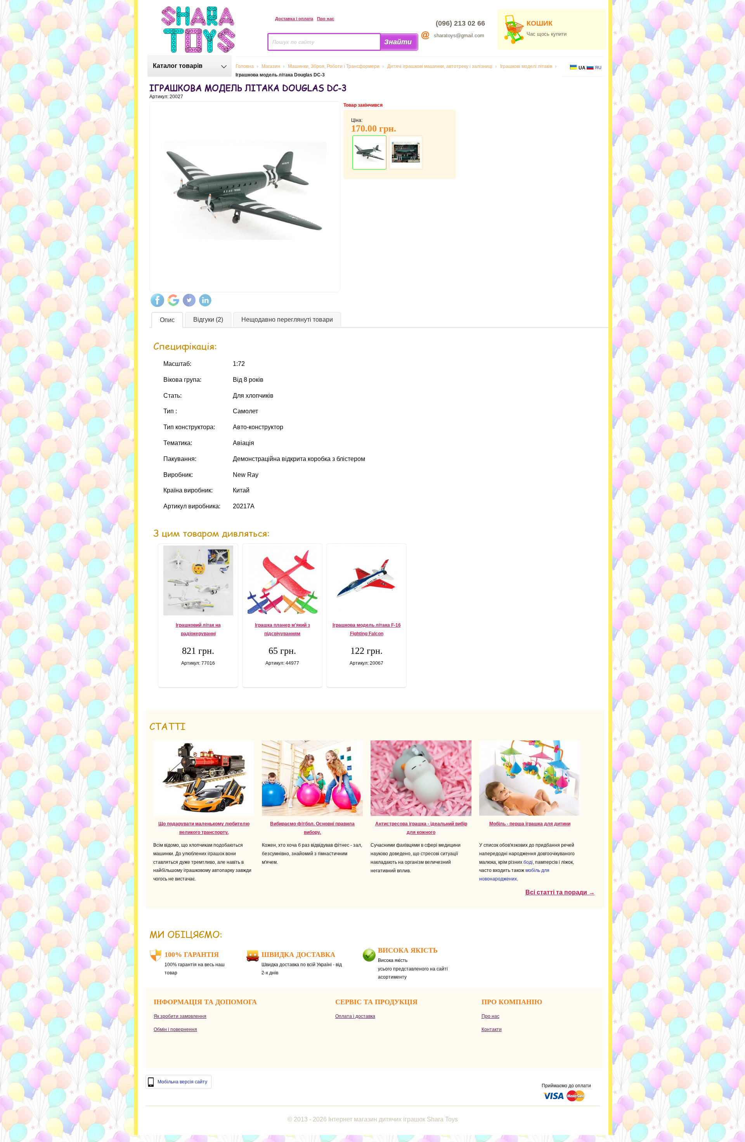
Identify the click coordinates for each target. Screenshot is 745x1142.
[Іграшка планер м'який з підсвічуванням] (282, 580)
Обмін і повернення (175, 1029)
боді (528, 862)
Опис (167, 320)
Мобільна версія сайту (182, 1082)
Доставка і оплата (294, 18)
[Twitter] (189, 300)
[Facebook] (157, 300)
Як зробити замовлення (180, 1016)
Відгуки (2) (208, 319)
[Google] (173, 300)
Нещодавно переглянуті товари (287, 319)
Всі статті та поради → (560, 892)
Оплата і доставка (355, 1016)
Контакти (492, 1029)
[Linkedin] (205, 300)
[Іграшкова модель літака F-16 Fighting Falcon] (366, 580)
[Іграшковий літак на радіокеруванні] (198, 580)
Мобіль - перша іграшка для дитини (529, 824)
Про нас (325, 18)
